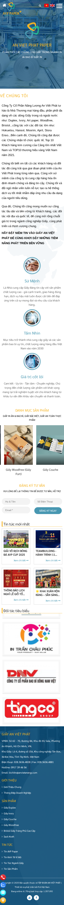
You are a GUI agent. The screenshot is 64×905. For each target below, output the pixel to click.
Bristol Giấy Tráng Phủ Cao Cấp (19, 830)
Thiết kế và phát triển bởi (26, 887)
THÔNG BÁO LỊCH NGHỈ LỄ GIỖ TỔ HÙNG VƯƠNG (14, 592)
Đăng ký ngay (48, 510)
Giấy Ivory (9, 813)
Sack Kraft (9, 836)
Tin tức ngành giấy (14, 862)
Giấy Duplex (10, 807)
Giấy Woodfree (11, 824)
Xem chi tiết (20, 560)
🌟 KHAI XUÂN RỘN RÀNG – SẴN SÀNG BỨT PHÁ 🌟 (48, 593)
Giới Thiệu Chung (12, 786)
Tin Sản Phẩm (11, 868)
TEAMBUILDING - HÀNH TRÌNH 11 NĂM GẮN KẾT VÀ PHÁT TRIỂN (46, 553)
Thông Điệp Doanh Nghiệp (17, 792)
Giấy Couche (10, 819)
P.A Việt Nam (43, 887)
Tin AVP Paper (11, 851)
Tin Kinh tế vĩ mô (12, 857)
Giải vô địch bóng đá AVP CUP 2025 (15, 552)
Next (57, 661)
